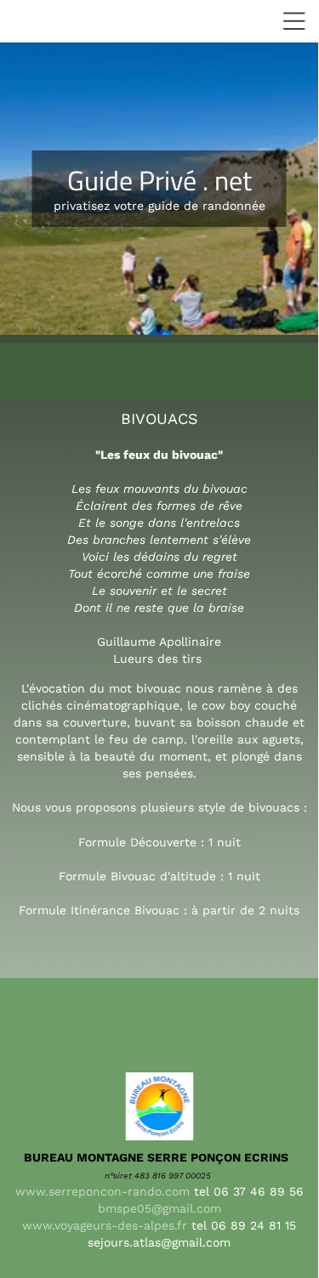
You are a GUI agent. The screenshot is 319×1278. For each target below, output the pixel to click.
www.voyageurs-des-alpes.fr (104, 1225)
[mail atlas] (189, 1225)
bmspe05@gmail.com (159, 1208)
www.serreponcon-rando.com (102, 1191)
